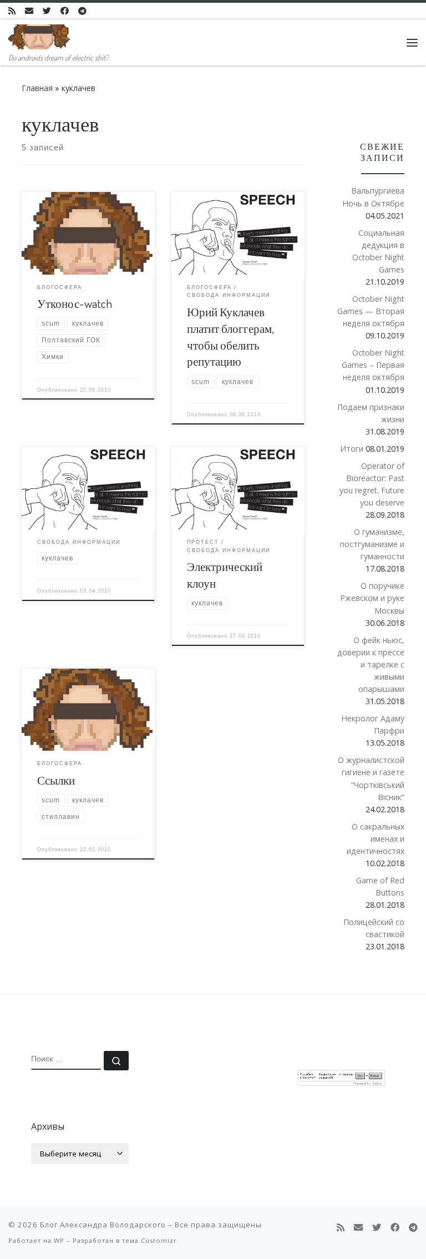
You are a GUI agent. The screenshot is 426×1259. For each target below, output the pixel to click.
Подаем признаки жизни (370, 413)
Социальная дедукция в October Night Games (378, 251)
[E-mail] (29, 10)
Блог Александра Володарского (103, 1225)
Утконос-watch (74, 303)
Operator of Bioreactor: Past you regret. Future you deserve (371, 484)
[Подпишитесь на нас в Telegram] (82, 10)
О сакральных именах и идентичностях (375, 838)
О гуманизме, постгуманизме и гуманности (372, 544)
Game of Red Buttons (380, 886)
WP (59, 1240)
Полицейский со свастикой (373, 928)
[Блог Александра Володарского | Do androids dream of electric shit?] (39, 35)
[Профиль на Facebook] (64, 10)
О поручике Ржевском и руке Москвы (372, 597)
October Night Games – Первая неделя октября (373, 364)
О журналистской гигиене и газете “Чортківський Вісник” (371, 778)
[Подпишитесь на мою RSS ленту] (12, 10)
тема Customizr (149, 1240)
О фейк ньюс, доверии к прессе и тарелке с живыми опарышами (370, 664)
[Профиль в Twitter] (47, 10)
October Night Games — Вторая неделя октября (370, 311)
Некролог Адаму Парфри (372, 724)
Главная (37, 88)
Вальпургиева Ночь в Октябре (373, 196)
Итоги (351, 448)
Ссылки (56, 779)
